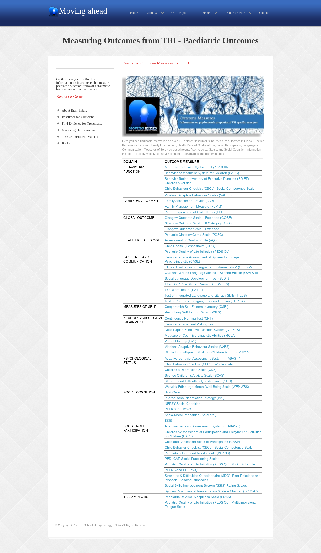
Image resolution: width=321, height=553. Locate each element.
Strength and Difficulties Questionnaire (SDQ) (198, 381)
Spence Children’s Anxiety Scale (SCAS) (194, 375)
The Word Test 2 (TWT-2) (184, 290)
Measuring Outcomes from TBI (83, 130)
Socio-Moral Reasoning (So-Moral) (190, 415)
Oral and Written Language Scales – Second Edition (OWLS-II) (211, 273)
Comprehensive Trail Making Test (189, 324)
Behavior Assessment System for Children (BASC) (202, 173)
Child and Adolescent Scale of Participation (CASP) (202, 442)
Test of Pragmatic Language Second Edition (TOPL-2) (205, 301)
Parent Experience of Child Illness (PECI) (195, 212)
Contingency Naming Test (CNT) (189, 318)
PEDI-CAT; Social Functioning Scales (192, 459)
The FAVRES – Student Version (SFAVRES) (197, 284)
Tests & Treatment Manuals (80, 137)
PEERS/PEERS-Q (178, 409)
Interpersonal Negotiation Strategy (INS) (194, 398)
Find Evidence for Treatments (82, 123)
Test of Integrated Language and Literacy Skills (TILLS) (206, 295)
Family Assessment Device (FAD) (189, 201)
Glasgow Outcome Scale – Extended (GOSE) (198, 218)
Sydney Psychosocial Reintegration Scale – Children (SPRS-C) (211, 491)
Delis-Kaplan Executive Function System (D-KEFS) (202, 330)
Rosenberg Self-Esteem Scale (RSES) (193, 312)
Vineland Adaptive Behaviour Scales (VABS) (197, 347)
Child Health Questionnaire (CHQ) (190, 246)
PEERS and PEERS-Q (181, 470)
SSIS (168, 420)
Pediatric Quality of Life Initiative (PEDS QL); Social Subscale (210, 464)
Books (66, 143)
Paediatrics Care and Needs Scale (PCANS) (197, 453)
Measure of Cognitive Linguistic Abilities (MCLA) (200, 335)
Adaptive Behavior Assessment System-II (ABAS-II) (202, 358)
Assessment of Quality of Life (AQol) (192, 240)
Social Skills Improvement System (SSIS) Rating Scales (206, 485)
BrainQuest (173, 392)
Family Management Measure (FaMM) (193, 206)
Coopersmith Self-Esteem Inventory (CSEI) (196, 307)
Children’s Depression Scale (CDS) (191, 370)
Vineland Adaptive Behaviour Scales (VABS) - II (200, 195)
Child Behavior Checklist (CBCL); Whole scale (199, 364)
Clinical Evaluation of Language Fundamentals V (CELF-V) (208, 267)
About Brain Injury (74, 110)
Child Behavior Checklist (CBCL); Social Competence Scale (209, 447)
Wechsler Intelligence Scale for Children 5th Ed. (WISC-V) (208, 352)
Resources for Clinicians (78, 117)
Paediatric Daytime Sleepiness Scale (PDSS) (198, 497)
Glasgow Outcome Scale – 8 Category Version (199, 223)
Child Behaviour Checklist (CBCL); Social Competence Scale (209, 188)
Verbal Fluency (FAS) (180, 341)
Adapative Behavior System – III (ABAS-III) (196, 167)
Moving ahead (83, 11)
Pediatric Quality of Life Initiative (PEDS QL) (197, 251)
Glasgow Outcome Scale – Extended (192, 229)
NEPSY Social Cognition (182, 403)
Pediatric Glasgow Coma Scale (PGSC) (194, 234)
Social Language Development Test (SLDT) (197, 278)
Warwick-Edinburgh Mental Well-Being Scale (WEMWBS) (207, 387)
